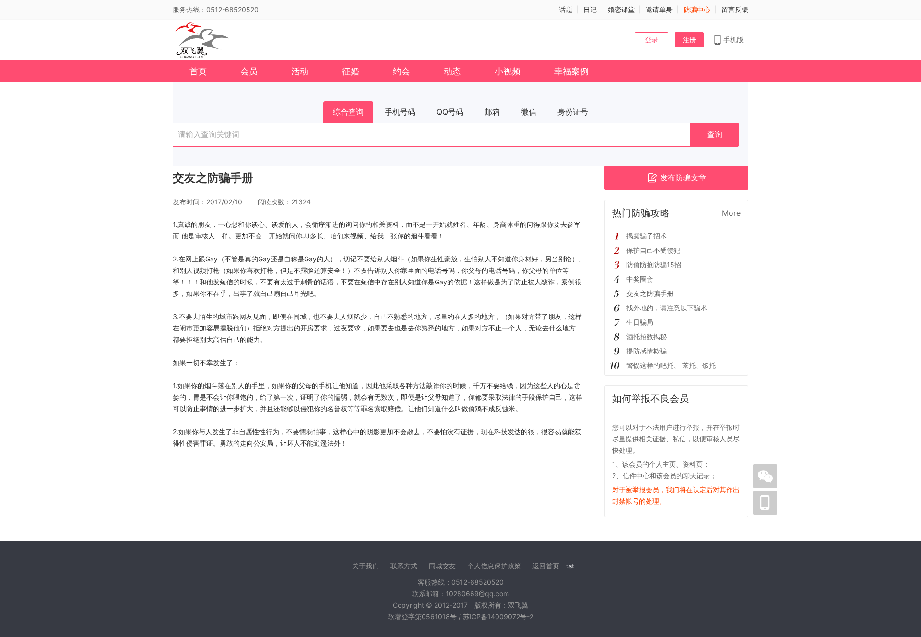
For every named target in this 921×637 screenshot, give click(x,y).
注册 (689, 39)
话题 (565, 9)
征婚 (350, 71)
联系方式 (403, 566)
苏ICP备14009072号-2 (498, 617)
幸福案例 (571, 71)
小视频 (507, 71)
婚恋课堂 (621, 9)
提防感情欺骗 (646, 351)
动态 (452, 71)
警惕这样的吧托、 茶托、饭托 (671, 365)
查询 (714, 134)
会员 (249, 71)
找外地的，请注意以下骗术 (666, 308)
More (731, 213)
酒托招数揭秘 (646, 336)
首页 (198, 71)
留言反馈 (734, 9)
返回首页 (545, 566)
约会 (401, 71)
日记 (590, 9)
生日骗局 (639, 322)
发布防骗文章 (683, 178)
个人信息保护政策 (494, 566)
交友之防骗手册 (649, 293)
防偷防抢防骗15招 (653, 264)
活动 (299, 71)
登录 (651, 39)
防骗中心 (697, 9)
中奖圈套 (639, 279)
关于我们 (365, 566)
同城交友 (442, 566)
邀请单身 (659, 9)
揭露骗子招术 (646, 236)
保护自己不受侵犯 (653, 250)
